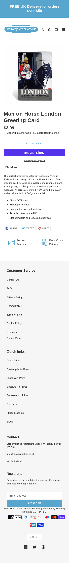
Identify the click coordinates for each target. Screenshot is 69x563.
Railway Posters (38, 512)
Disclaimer (11, 167)
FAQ (9, 288)
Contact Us (13, 279)
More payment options (34, 160)
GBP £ (33, 536)
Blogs (10, 421)
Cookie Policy (14, 323)
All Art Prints (13, 360)
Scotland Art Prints (17, 386)
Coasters (12, 404)
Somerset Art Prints (17, 395)
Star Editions (34, 508)
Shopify (60, 508)
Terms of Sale (14, 314)
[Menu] (63, 29)
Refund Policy (14, 305)
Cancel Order (14, 338)
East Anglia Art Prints (18, 369)
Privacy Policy (14, 297)
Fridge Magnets (15, 412)
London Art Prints (16, 377)
